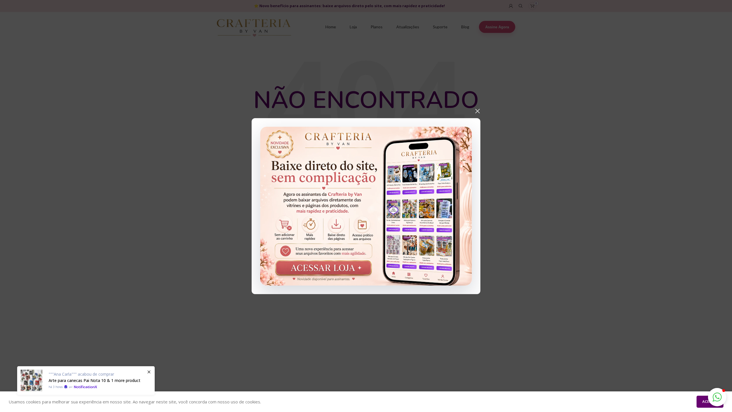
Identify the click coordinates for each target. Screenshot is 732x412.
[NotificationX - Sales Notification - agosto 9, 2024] (86, 380)
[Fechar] (477, 111)
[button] (717, 397)
